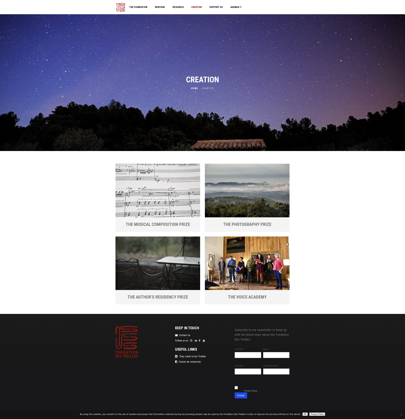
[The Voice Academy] (247, 263)
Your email (239, 366)
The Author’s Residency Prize (158, 297)
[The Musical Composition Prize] (157, 190)
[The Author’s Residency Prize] (157, 263)
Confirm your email (270, 366)
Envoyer (240, 395)
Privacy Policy (317, 414)
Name (265, 349)
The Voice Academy (247, 297)
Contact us (184, 335)
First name (239, 349)
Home (194, 88)
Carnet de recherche (190, 361)
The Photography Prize (247, 224)
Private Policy (250, 391)
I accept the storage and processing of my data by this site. (264, 389)
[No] (401, 414)
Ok (305, 414)
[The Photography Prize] (247, 190)
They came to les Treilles (192, 356)
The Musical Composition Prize (158, 224)
